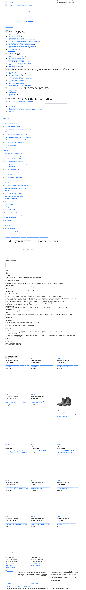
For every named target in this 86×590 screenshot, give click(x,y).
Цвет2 (7, 288)
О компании (8, 225)
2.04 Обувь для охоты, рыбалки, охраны (18, 61)
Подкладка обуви (10, 285)
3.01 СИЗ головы (12, 72)
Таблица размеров (37, 109)
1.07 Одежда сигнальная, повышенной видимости (21, 44)
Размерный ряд (10, 306)
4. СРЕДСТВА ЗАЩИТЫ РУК (10, 199)
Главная (8, 237)
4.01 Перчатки (11, 91)
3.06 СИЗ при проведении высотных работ (19, 80)
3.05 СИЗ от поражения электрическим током (20, 78)
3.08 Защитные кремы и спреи (16, 83)
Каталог (8, 30)
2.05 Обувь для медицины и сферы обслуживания (21, 63)
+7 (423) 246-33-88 (19, 5)
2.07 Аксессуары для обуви (15, 66)
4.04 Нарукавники (12, 95)
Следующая (22, 552)
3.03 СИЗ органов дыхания (15, 75)
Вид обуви (8, 275)
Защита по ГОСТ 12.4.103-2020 (13, 340)
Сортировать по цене (28, 249)
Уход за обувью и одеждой (25, 109)
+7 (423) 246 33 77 (10, 565)
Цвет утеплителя (10, 309)
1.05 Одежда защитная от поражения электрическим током (23, 41)
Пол (7, 279)
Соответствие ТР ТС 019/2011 (13, 336)
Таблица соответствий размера (13, 233)
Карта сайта (9, 583)
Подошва (8, 312)
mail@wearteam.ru (29, 5)
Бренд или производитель (12, 333)
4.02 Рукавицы (11, 92)
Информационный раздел (10, 217)
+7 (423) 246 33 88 (10, 564)
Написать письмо (10, 567)
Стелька (8, 327)
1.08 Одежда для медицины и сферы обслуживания (21, 46)
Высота (7, 330)
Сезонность (9, 317)
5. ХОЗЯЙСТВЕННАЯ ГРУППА (10, 212)
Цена (7, 262)
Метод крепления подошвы (13, 324)
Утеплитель (9, 295)
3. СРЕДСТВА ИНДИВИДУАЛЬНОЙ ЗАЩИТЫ (14, 172)
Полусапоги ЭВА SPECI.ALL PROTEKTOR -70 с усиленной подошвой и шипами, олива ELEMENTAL (17, 402)
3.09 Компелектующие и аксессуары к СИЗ (19, 85)
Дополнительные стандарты (13, 343)
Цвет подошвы (9, 320)
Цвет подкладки (10, 291)
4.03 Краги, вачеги (12, 94)
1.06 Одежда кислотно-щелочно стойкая (18, 43)
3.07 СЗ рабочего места (14, 82)
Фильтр (8, 258)
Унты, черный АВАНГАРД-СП (38, 451)
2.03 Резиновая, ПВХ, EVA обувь (16, 60)
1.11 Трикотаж (11, 51)
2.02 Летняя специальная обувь (16, 58)
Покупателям (11, 106)
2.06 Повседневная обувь (14, 65)
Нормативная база (13, 109)
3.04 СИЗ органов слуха (14, 77)
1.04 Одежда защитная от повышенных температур (21, 39)
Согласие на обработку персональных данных (18, 586)
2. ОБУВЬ (5, 150)
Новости (15, 113)
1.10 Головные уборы (13, 49)
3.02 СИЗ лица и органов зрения (16, 74)
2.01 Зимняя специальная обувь (16, 57)
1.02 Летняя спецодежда (14, 36)
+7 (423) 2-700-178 (35, 564)
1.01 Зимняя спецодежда (14, 35)
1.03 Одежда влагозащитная (15, 38)
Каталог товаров (15, 237)
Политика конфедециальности (14, 585)
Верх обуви (8, 282)
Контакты (10, 113)
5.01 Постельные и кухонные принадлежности (20, 101)
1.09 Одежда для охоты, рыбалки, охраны (18, 48)
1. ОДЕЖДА (6, 118)
